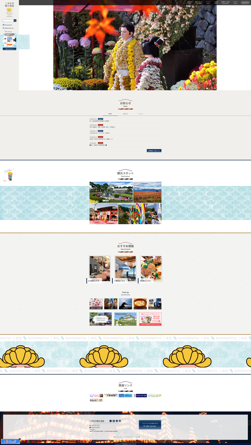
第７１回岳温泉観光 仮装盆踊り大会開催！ (100, 121)
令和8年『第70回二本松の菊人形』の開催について (101, 139)
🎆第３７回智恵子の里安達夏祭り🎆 (98, 145)
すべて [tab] (110, 114)
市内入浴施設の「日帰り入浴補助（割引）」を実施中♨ (102, 127)
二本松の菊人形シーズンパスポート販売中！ (100, 133)
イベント (100, 125)
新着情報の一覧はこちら (154, 150)
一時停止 (215, 88)
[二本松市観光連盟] (9, 18)
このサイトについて (117, 437)
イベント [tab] (140, 114)
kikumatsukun (8, 25)
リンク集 (138, 437)
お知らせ (100, 119)
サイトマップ (129, 437)
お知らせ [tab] (125, 114)
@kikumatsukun (9, 49)
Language (244, 2)
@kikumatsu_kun (9, 28)
